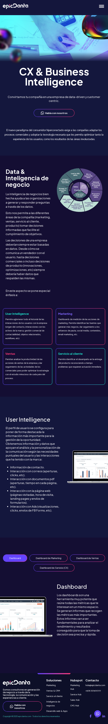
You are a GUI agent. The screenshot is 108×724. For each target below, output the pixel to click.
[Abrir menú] (101, 6)
